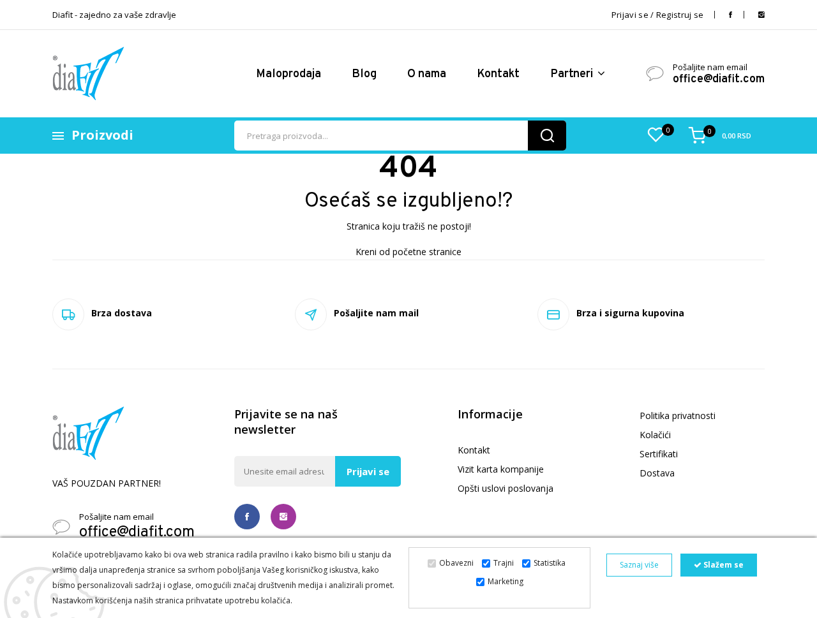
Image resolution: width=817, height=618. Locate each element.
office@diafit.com (719, 79)
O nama (426, 74)
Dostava (657, 473)
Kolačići (655, 435)
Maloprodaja (288, 74)
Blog (364, 74)
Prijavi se (368, 471)
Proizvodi (102, 134)
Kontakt (498, 74)
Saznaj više (639, 564)
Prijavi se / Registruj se (657, 14)
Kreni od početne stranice (408, 252)
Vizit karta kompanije (501, 469)
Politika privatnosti (678, 415)
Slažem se (722, 564)
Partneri (573, 74)
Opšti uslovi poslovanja (505, 488)
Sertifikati (659, 454)
